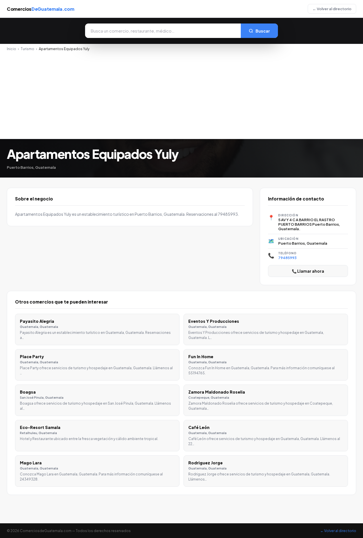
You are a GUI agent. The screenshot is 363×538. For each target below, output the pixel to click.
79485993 (287, 257)
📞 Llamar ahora (308, 271)
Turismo (27, 49)
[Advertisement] (181, 93)
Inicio (11, 49)
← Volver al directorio (332, 9)
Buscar (263, 30)
